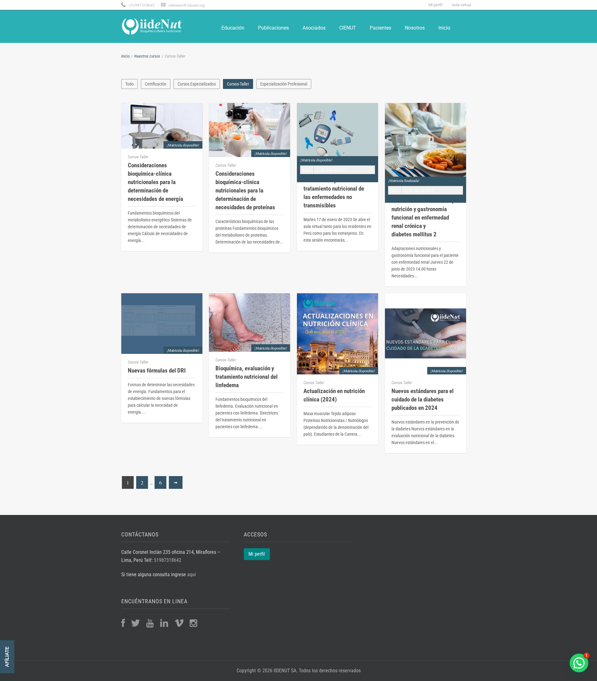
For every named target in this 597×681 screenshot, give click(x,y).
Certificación (155, 83)
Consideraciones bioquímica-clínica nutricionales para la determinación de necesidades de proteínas (245, 190)
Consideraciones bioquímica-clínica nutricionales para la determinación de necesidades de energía (155, 182)
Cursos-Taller (238, 83)
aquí (191, 574)
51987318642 (167, 560)
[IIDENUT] (152, 25)
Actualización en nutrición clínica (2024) (334, 395)
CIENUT (347, 28)
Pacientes (380, 28)
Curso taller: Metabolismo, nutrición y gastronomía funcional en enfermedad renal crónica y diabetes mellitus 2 (422, 217)
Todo (129, 83)
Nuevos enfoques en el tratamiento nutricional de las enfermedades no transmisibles (333, 193)
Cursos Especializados (197, 83)
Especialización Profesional (283, 83)
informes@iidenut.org (187, 5)
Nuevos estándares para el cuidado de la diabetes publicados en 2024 (425, 325)
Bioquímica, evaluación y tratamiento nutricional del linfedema (250, 319)
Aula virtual (461, 4)
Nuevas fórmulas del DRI (162, 312)
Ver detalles (425, 169)
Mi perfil (435, 4)
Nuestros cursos (147, 56)
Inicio (444, 28)
